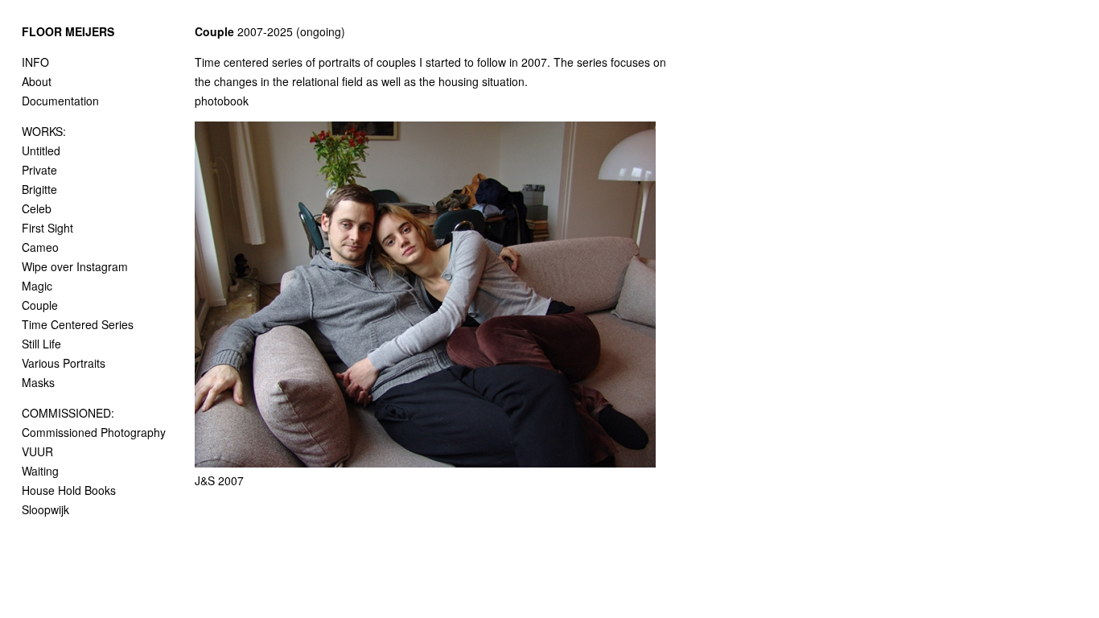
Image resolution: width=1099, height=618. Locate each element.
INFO (35, 62)
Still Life (41, 344)
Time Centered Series (78, 324)
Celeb (36, 208)
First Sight (47, 228)
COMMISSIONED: (68, 413)
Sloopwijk (45, 509)
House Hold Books (69, 490)
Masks (38, 382)
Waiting (40, 471)
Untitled (41, 150)
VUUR (37, 451)
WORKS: (44, 131)
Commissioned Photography (94, 432)
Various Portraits (63, 363)
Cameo (40, 247)
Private (39, 170)
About (36, 81)
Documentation (60, 101)
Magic (37, 286)
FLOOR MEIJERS (68, 31)
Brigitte (39, 189)
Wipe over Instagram (75, 266)
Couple (40, 305)
